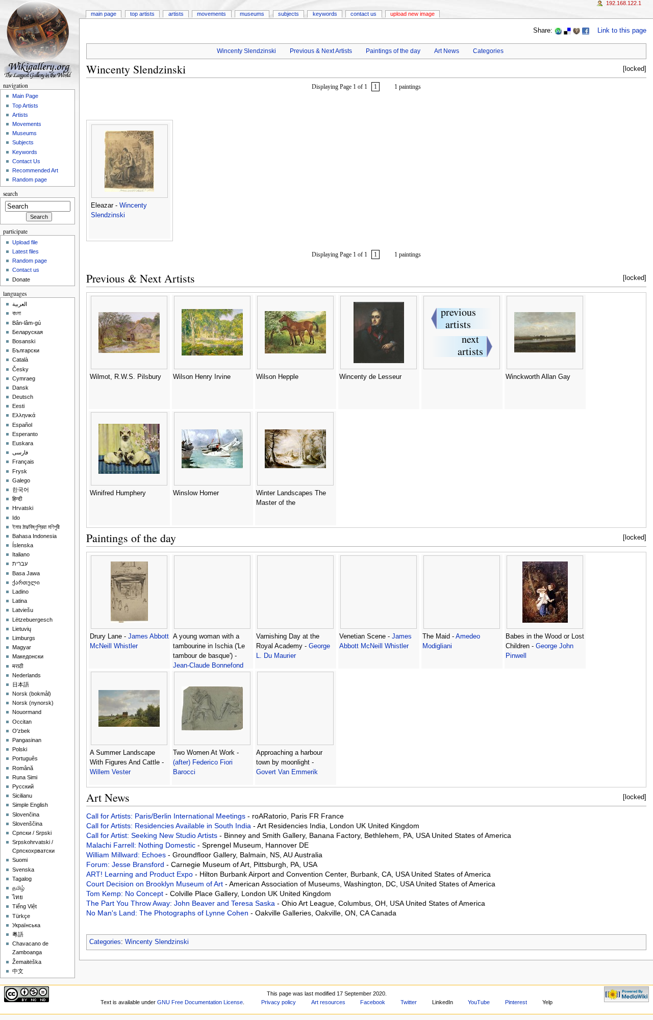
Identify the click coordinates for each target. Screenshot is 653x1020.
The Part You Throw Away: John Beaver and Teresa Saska (181, 903)
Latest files (25, 251)
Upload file (25, 242)
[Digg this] (576, 30)
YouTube (479, 1002)
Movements (211, 14)
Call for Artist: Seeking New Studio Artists (152, 835)
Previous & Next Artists (321, 51)
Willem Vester (110, 772)
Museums (252, 14)
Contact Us (363, 14)
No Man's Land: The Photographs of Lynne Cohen (168, 913)
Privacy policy (278, 1002)
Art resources (328, 1002)
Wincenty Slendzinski (246, 51)
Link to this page (621, 30)
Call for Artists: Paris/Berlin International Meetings (166, 816)
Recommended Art (35, 170)
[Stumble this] (558, 30)
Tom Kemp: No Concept (125, 893)
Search (10, 193)
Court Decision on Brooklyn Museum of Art (155, 884)
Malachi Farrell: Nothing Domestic (141, 845)
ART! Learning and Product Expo (140, 874)
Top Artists (142, 14)
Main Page (103, 14)
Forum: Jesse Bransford (126, 864)
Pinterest (516, 1002)
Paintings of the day (393, 51)
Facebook (372, 1002)
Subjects (288, 14)
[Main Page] (39, 39)
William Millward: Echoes (127, 855)
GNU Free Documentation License (200, 1002)
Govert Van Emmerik (287, 772)
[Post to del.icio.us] (567, 30)
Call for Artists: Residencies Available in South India (169, 826)
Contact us (25, 270)
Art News (446, 51)
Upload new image (412, 14)
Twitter (408, 1002)
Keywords (325, 14)
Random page (29, 179)
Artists (176, 14)
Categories (488, 51)
